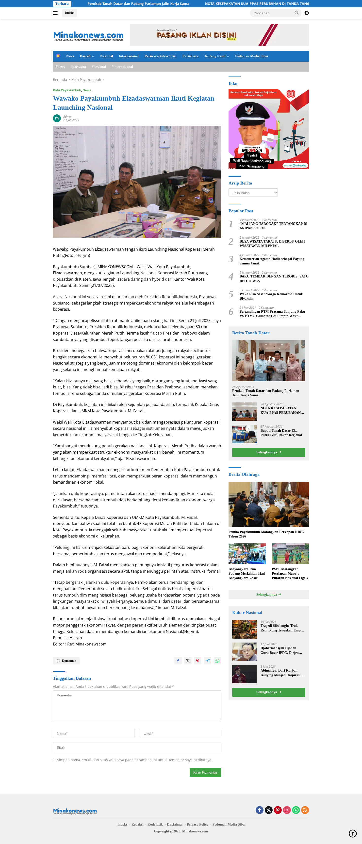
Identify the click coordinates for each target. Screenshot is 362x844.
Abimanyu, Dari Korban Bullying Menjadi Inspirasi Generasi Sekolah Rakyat (280, 673)
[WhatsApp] (296, 810)
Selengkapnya (267, 452)
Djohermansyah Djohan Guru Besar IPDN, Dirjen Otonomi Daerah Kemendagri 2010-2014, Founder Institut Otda (283, 650)
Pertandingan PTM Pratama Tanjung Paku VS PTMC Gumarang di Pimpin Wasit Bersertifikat (272, 313)
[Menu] (56, 13)
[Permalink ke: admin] (57, 118)
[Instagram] (287, 810)
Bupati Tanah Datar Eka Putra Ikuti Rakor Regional (281, 433)
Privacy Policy (197, 824)
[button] (297, 13)
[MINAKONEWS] (88, 34)
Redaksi (137, 824)
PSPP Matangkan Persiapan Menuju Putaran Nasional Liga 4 (290, 573)
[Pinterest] (278, 810)
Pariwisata (190, 56)
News (70, 56)
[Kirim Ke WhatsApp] (217, 660)
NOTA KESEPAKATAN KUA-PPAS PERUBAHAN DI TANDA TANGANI (233, 3)
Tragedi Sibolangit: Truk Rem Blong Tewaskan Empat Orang (282, 628)
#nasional (99, 67)
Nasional (106, 56)
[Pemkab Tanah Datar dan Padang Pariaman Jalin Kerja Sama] (268, 360)
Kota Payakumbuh (67, 90)
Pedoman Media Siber (251, 56)
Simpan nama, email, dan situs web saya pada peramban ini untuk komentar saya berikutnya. (134, 759)
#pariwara (78, 67)
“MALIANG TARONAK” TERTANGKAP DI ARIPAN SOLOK (273, 226)
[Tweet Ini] (188, 660)
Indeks (69, 13)
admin (67, 116)
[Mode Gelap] (306, 13)
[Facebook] (259, 810)
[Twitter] (269, 810)
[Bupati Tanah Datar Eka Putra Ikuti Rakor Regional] (244, 434)
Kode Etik (155, 824)
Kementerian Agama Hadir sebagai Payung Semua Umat (272, 261)
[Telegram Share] (207, 660)
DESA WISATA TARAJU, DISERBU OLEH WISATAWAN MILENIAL (272, 243)
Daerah (85, 56)
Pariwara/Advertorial (161, 56)
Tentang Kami (215, 56)
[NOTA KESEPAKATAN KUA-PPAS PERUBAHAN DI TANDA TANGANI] (244, 411)
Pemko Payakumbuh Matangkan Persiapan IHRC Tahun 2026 (266, 534)
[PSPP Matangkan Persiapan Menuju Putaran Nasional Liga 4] (290, 553)
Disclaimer (175, 824)
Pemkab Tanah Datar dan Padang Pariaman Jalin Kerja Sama (111, 3)
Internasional (129, 56)
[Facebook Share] (178, 660)
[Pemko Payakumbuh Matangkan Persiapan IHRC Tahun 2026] (269, 504)
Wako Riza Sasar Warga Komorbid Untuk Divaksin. (271, 296)
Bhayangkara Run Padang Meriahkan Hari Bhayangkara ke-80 (247, 573)
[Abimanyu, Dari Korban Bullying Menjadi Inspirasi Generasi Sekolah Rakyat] (244, 674)
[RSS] (305, 810)
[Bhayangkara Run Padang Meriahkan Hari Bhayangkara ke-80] (247, 553)
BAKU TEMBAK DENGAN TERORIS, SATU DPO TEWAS (274, 279)
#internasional (122, 67)
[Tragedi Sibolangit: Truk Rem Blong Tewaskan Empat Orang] (244, 629)
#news (60, 67)
